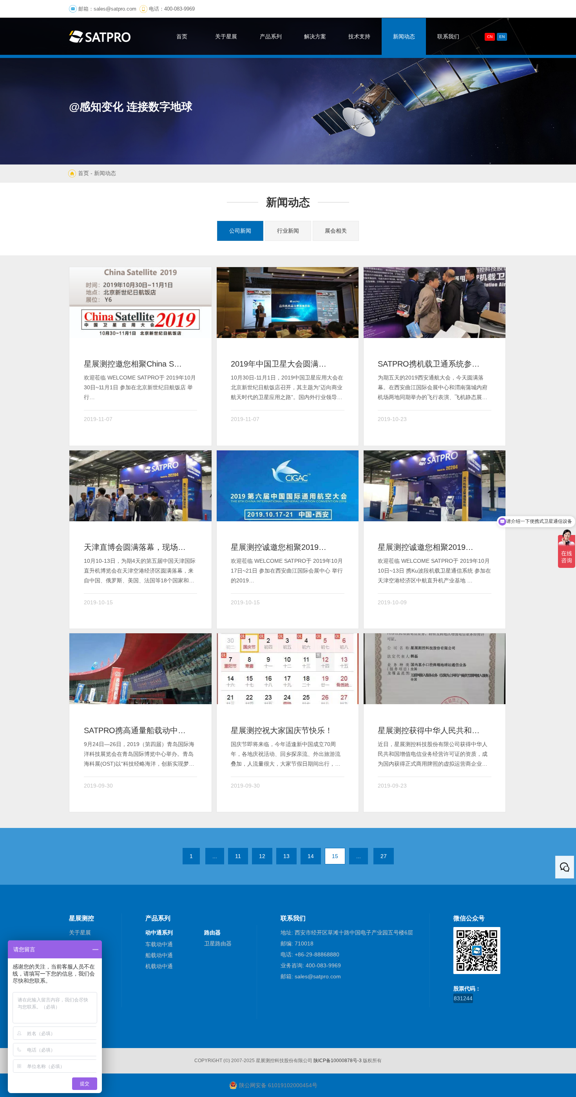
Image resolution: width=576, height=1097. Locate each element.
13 (286, 856)
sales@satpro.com (115, 9)
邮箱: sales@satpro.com (311, 976)
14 (311, 856)
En (502, 36)
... (214, 856)
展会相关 (336, 231)
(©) (226, 1060)
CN (490, 36)
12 (262, 856)
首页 (83, 173)
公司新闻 (240, 231)
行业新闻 (288, 231)
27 (383, 856)
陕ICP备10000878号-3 (337, 1060)
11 (238, 856)
